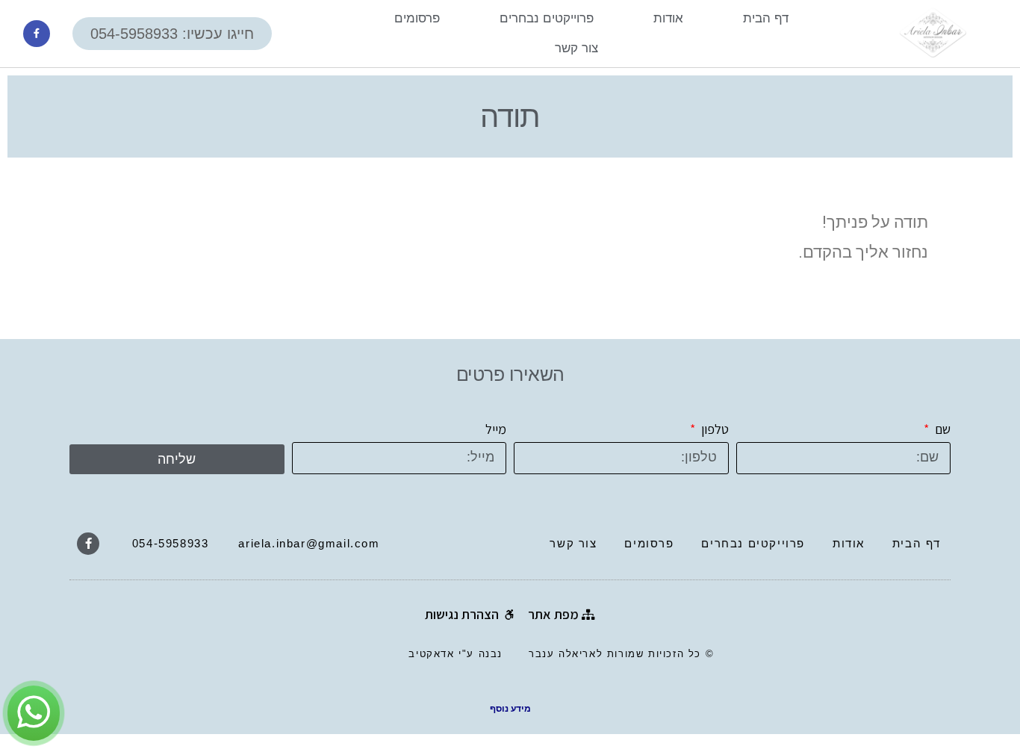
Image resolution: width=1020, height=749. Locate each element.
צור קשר (576, 48)
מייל (495, 429)
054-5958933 (170, 543)
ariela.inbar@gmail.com (308, 543)
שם (941, 429)
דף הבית (766, 18)
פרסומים (417, 18)
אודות (668, 18)
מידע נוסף (510, 708)
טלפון (713, 429)
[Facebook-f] (36, 33)
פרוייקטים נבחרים (547, 18)
